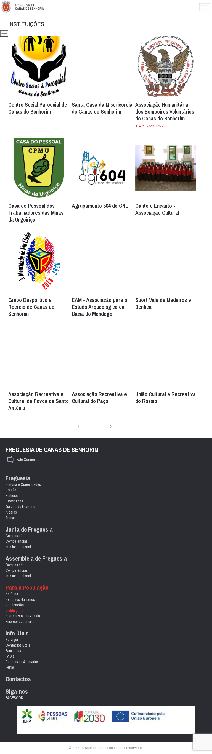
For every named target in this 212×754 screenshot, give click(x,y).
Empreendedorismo (20, 621)
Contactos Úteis (18, 645)
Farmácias (13, 650)
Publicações (15, 604)
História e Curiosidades (23, 484)
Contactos (18, 679)
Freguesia (18, 478)
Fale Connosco (28, 459)
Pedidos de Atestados (22, 661)
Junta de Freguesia (29, 529)
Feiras (10, 667)
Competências (17, 541)
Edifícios (12, 495)
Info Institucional (18, 546)
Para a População (27, 587)
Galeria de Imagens (20, 506)
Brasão (11, 490)
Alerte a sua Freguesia (23, 616)
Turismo (11, 517)
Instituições (14, 610)
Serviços (12, 639)
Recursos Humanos (20, 599)
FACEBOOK (14, 697)
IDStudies (89, 748)
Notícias (12, 593)
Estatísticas (14, 501)
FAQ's (10, 656)
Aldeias (11, 512)
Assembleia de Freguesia (36, 558)
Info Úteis (17, 633)
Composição (15, 535)
